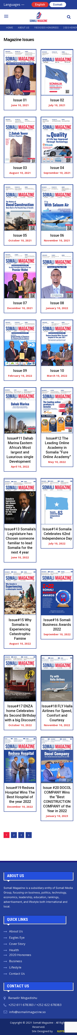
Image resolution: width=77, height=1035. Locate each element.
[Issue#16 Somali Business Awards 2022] (57, 592)
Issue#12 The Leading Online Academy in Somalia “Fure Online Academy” (57, 447)
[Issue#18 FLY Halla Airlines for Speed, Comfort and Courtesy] (57, 678)
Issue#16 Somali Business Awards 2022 (57, 624)
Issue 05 (20, 235)
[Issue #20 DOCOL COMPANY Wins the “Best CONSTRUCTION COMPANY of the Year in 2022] (57, 760)
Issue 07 (20, 303)
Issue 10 (57, 370)
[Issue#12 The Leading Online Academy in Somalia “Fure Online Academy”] (57, 411)
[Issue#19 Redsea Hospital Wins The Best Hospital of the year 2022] (20, 760)
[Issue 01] (20, 72)
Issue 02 (57, 100)
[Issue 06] (57, 208)
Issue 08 (57, 303)
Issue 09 (20, 370)
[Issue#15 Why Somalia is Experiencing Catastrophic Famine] (20, 592)
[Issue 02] (57, 72)
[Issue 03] (20, 140)
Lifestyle (15, 967)
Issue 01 (20, 100)
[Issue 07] (20, 275)
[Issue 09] (20, 343)
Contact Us (17, 973)
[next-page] (29, 835)
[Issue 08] (57, 275)
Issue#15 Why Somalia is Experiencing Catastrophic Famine (20, 629)
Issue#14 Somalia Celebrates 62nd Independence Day (57, 534)
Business (15, 961)
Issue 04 (57, 168)
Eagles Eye (17, 937)
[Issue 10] (57, 343)
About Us (16, 931)
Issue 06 (57, 235)
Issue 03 (20, 168)
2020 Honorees (20, 955)
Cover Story (17, 944)
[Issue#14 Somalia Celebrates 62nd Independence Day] (57, 501)
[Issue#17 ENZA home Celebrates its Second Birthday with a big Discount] (20, 678)
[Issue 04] (57, 140)
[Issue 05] (20, 208)
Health (14, 950)
